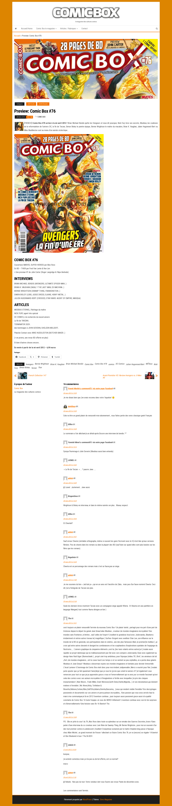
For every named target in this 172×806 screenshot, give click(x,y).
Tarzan (34, 368)
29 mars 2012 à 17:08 (70, 580)
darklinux (71, 406)
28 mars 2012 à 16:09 (70, 483)
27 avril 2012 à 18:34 (69, 750)
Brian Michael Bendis (74, 364)
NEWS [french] (43, 104)
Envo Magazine (106, 799)
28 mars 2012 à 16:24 (70, 501)
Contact (84, 28)
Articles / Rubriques (68, 28)
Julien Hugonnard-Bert (135, 364)
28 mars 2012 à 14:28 (70, 429)
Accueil (17, 36)
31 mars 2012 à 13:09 (70, 717)
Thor (40, 367)
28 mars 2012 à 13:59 (70, 393)
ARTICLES (31, 104)
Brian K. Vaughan (57, 364)
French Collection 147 (37, 375)
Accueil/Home (26, 28)
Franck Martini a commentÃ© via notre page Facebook (90, 388)
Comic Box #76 (101, 364)
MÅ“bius (149, 364)
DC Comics (120, 364)
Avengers (29, 364)
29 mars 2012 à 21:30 (70, 601)
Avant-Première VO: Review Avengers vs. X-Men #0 (122, 376)
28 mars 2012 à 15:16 (70, 447)
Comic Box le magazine (45, 28)
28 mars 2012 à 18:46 (70, 519)
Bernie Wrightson (42, 364)
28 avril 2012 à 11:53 (69, 777)
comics (111, 364)
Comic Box (41, 117)
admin (70, 478)
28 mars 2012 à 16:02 (70, 465)
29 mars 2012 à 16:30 (70, 562)
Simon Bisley (24, 367)
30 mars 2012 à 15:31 (70, 623)
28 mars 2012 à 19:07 (70, 537)
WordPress (87, 799)
